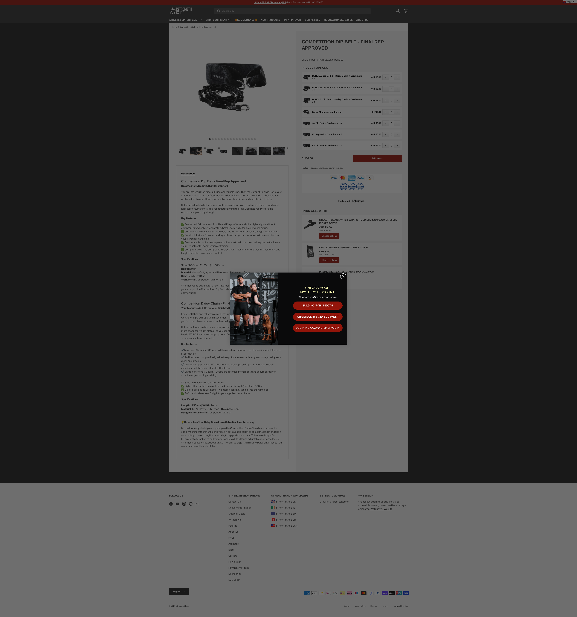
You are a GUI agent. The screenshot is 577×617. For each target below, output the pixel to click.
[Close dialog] (343, 276)
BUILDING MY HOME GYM (318, 305)
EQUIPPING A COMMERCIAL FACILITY (318, 327)
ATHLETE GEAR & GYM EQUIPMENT (318, 316)
